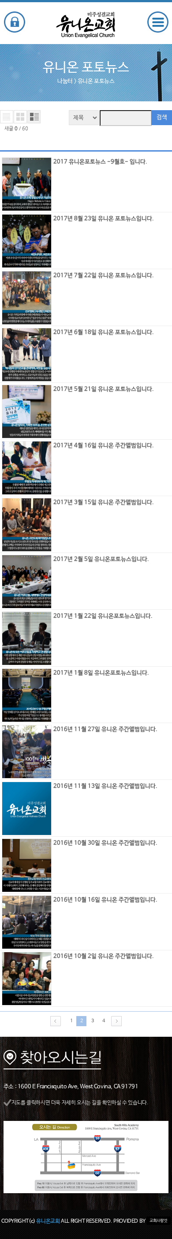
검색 (162, 117)
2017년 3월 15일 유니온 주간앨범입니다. (103, 502)
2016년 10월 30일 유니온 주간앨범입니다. (105, 843)
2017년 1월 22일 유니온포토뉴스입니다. (103, 616)
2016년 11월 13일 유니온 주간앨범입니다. (105, 786)
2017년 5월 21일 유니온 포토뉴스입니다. (103, 389)
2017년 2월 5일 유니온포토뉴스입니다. (101, 559)
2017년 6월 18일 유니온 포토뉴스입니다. (103, 332)
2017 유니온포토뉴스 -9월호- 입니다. (100, 162)
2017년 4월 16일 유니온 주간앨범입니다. (103, 445)
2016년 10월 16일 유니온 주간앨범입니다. (105, 900)
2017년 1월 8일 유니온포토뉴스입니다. (101, 673)
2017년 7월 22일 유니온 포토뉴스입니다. (103, 275)
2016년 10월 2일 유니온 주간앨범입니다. (103, 956)
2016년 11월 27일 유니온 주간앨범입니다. (105, 729)
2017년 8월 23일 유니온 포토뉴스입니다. (103, 218)
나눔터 (65, 81)
